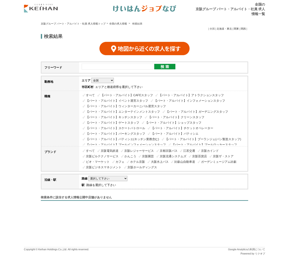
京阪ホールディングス (142, 167)
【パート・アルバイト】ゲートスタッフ (112, 122)
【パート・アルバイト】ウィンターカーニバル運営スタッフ (126, 106)
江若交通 (189, 150)
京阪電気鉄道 (109, 150)
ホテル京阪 (137, 161)
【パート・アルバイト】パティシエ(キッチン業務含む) (122, 139)
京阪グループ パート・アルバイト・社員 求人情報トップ (73, 23)
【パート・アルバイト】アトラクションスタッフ (191, 95)
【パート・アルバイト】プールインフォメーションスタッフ (126, 144)
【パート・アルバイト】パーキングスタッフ (115, 133)
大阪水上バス (160, 161)
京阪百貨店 (199, 156)
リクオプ (260, 253)
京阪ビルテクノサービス (102, 156)
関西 (243, 28)
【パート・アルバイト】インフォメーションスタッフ (189, 100)
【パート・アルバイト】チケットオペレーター (182, 128)
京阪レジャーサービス (139, 150)
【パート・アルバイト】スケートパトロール (115, 128)
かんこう (130, 156)
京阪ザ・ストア (223, 156)
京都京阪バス (169, 150)
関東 (236, 28)
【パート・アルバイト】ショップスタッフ (173, 122)
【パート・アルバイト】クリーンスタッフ (176, 117)
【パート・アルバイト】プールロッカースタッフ (204, 144)
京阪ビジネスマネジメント (103, 167)
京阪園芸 (148, 156)
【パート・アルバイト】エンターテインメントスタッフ (123, 111)
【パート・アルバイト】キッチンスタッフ (114, 117)
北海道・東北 (224, 28)
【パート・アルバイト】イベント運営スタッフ (117, 100)
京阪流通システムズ (173, 156)
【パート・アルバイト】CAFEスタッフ (127, 95)
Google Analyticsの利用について (246, 249)
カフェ (120, 161)
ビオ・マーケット (98, 161)
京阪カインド (210, 150)
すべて (90, 95)
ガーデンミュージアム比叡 (219, 161)
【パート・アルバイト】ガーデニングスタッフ (197, 111)
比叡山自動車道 (184, 161)
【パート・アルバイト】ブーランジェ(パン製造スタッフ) (203, 139)
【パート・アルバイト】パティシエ (174, 133)
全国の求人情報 (118, 23)
